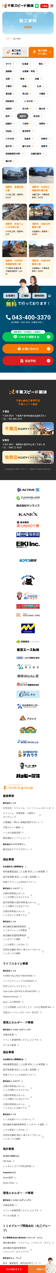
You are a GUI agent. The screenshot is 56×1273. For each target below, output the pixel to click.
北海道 (25, 63)
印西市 (44, 138)
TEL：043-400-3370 (12, 418)
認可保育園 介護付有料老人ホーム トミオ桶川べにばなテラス (19, 904)
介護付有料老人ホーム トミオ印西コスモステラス (16, 895)
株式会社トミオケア (11, 888)
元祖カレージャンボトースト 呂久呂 (20, 1012)
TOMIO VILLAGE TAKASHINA (18, 975)
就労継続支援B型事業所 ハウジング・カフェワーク (16, 1250)
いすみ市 (28, 101)
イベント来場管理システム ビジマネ (20, 1039)
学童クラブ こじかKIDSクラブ (18, 882)
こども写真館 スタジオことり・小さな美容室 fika (27, 1007)
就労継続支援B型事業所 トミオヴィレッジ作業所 (15, 928)
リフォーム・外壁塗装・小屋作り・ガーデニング (20, 815)
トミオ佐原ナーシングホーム (17, 1119)
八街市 (25, 123)
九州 (39, 86)
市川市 (25, 108)
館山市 (42, 108)
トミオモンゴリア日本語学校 (17, 1166)
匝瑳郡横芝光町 (13, 153)
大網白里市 (36, 153)
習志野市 (26, 131)
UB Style (7, 1161)
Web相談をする (14, 1269)
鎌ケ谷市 (26, 146)
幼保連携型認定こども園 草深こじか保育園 (24, 871)
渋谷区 (9, 131)
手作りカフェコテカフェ (15, 986)
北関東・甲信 (28, 71)
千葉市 (9, 86)
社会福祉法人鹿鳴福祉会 (13, 866)
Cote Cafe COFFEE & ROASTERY (20, 991)
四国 (24, 86)
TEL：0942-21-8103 (12, 447)
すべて (9, 63)
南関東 (9, 71)
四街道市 (10, 101)
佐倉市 (27, 138)
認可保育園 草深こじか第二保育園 (19, 877)
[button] (52, 6)
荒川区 (25, 93)
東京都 (9, 93)
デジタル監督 (9, 1045)
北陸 (8, 78)
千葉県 (42, 93)
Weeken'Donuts (11, 996)
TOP (8, 38)
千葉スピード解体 (11, 827)
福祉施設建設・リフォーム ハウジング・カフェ (27, 1242)
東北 (41, 63)
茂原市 (23, 116)
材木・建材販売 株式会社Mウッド (20, 1263)
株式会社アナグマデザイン (16, 849)
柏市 (8, 116)
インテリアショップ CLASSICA (18, 981)
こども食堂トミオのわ (14, 944)
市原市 (42, 123)
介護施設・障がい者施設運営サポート (21, 822)
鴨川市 (9, 161)
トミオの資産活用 (11, 832)
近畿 (37, 78)
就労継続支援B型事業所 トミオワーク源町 (14, 937)
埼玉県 (36, 116)
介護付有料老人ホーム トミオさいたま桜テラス (15, 913)
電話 (45, 5)
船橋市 (9, 123)
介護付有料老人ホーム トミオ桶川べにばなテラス (16, 1097)
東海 (22, 78)
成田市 (9, 108)
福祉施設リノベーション (15, 838)
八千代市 (10, 138)
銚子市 (9, 146)
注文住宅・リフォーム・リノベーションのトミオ (27, 808)
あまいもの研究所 (11, 1002)
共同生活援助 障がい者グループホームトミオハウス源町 (22, 951)
